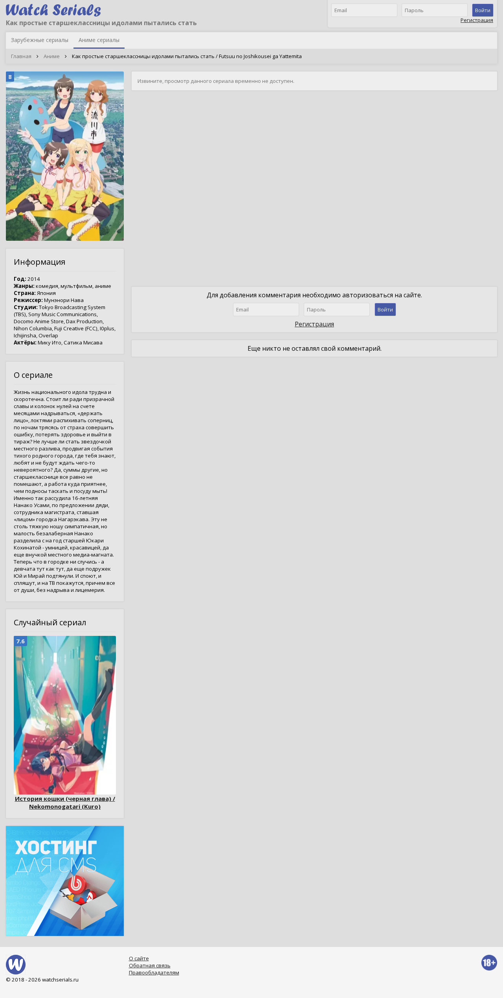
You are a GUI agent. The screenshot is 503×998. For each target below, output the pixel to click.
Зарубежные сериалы (39, 40)
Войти (482, 10)
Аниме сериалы (99, 40)
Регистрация (477, 20)
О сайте (139, 958)
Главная (21, 56)
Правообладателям (154, 972)
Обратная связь (150, 965)
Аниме (52, 56)
